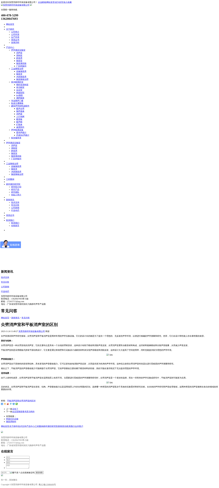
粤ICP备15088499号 (47, 484)
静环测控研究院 (13, 184)
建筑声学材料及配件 (20, 106)
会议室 (19, 90)
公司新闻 (15, 208)
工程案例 (10, 179)
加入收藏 (67, 2)
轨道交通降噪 (17, 103)
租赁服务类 (16, 138)
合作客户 (79, 426)
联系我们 (10, 220)
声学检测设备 (17, 130)
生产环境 (15, 37)
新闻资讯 (10, 200)
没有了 (15, 409)
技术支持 (15, 202)
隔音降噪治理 (22, 79)
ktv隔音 (19, 95)
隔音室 (19, 61)
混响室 (19, 55)
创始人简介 (16, 195)
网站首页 (10, 24)
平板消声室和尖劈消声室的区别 (21, 401)
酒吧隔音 (20, 98)
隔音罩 (19, 74)
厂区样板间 (21, 66)
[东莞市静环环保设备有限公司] (15, 5)
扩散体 (19, 124)
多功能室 (20, 87)
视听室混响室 (22, 85)
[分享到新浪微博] (8, 404)
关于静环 (10, 29)
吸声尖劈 (20, 109)
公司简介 (15, 32)
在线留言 (15, 226)
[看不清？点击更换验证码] (22, 472)
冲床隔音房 (21, 77)
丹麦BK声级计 (22, 135)
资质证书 (15, 40)
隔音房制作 (11, 422)
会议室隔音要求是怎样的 (23, 412)
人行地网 (20, 116)
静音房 (19, 58)
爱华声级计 (21, 132)
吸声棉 (19, 122)
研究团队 (15, 192)
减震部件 (20, 127)
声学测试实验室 (18, 50)
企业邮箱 (42, 2)
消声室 (19, 53)
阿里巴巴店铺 (12, 419)
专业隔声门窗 (17, 101)
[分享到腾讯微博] (11, 404)
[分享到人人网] (14, 404)
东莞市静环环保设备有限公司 (32, 331)
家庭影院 (20, 93)
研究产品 (15, 189)
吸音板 (19, 119)
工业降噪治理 (17, 69)
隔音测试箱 (21, 63)
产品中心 (10, 47)
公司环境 (15, 34)
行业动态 (15, 210)
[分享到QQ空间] (5, 404)
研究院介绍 (16, 187)
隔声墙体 (20, 111)
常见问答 (15, 205)
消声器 (19, 114)
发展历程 (15, 42)
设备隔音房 (21, 71)
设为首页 (59, 2)
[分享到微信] (17, 404)
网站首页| (51, 2)
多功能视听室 (17, 82)
